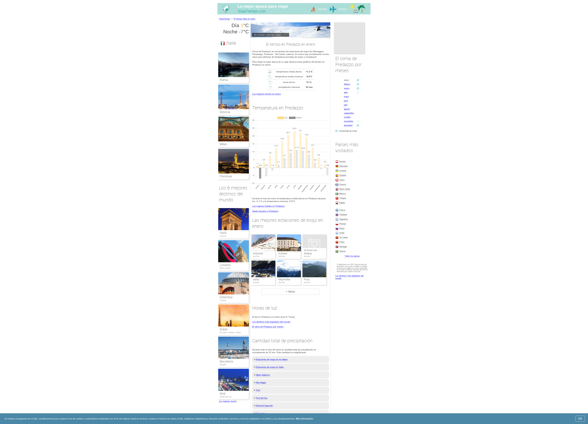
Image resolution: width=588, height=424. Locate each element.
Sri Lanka (343, 237)
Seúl (222, 393)
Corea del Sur (226, 397)
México (342, 193)
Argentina (343, 219)
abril (346, 92)
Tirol (258, 390)
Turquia (223, 300)
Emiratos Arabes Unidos (230, 332)
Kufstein (283, 253)
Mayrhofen (284, 279)
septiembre (349, 113)
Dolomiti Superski (264, 405)
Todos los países (352, 256)
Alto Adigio (261, 382)
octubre (347, 117)
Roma (224, 80)
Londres (225, 265)
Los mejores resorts (228, 401)
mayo (346, 96)
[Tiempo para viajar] (294, 14)
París (223, 233)
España (223, 364)
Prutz (307, 279)
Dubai (223, 329)
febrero (347, 84)
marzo (346, 88)
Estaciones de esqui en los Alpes (272, 359)
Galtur (256, 279)
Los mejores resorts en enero (266, 94)
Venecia (225, 112)
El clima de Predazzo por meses (267, 326)
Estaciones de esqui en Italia (270, 367)
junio (346, 101)
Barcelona (226, 361)
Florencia (226, 176)
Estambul (226, 297)
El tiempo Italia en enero (244, 19)
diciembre (348, 125)
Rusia (341, 228)
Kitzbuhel (258, 253)
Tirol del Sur (262, 398)
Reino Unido (225, 268)
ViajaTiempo (224, 19)
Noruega (343, 246)
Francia (223, 236)
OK (580, 418)
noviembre (348, 121)
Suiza (341, 180)
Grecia (342, 210)
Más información (304, 418)
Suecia (342, 251)
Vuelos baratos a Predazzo (265, 211)
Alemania (343, 166)
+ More (290, 291)
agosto (347, 109)
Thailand (343, 214)
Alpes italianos (263, 375)
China (341, 242)
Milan (223, 144)
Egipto (342, 203)
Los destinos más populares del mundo (271, 322)
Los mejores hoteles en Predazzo (268, 206)
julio (345, 105)
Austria (342, 161)
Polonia (342, 224)
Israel (341, 233)
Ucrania (342, 171)
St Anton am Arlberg (310, 252)
